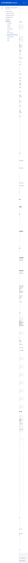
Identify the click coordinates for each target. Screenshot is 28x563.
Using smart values (10, 13)
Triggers (9, 25)
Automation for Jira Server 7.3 (11, 7)
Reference (8, 21)
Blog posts (8, 19)
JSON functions (10, 36)
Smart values (10, 28)
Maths (8, 38)
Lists (8, 40)
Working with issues (10, 15)
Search (24, 3)
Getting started (9, 11)
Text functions (10, 32)
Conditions (9, 23)
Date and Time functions (12, 34)
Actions (8, 26)
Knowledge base (9, 17)
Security (23, 558)
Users (8, 30)
